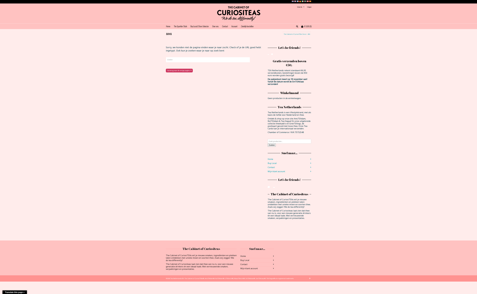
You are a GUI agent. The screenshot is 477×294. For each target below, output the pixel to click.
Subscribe (299, 7)
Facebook (272, 53)
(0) (308, 26)
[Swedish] (305, 1)
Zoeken (272, 145)
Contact (271, 167)
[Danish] (307, 1)
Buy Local (272, 163)
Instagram (269, 53)
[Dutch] (293, 1)
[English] (295, 1)
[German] (300, 1)
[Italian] (302, 1)
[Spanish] (310, 1)
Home (270, 159)
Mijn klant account (276, 171)
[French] (298, 1)
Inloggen (309, 7)
